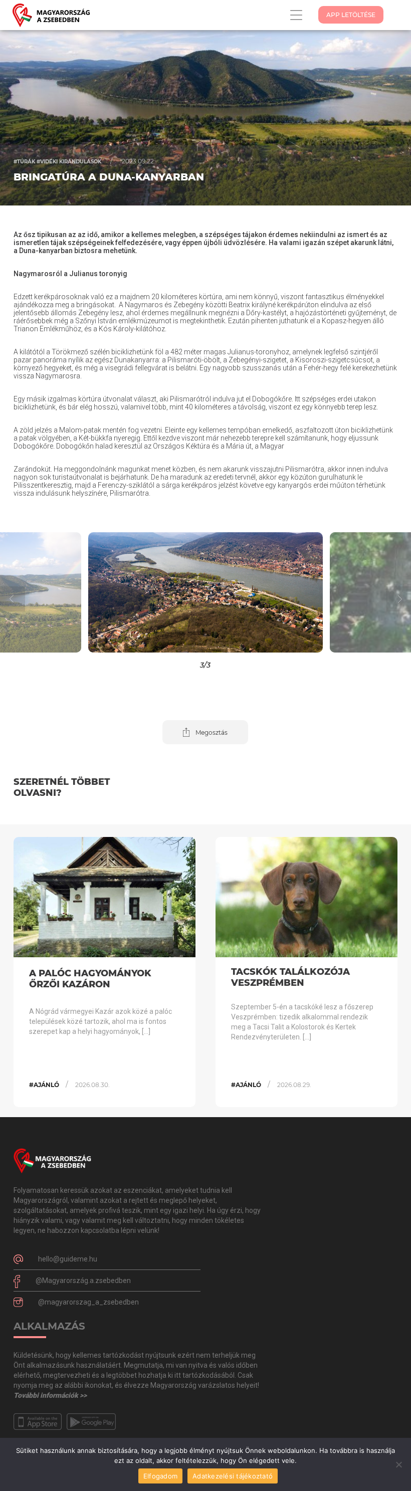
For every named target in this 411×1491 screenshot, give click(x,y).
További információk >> (50, 1395)
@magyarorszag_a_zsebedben (88, 1302)
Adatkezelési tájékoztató (232, 1476)
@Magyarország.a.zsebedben (83, 1280)
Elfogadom (160, 1476)
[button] (51, 592)
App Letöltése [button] (350, 15)
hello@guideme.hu (67, 1259)
